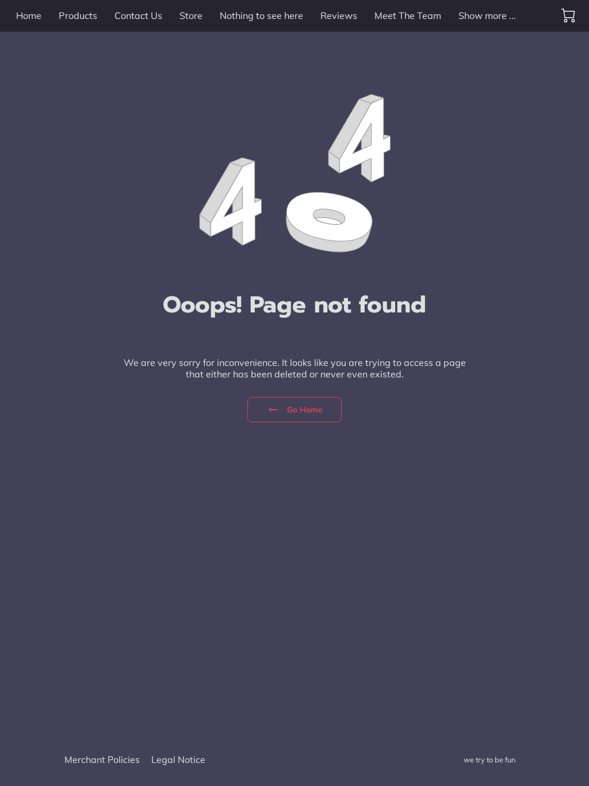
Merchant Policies (102, 759)
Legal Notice (178, 759)
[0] (568, 15)
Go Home (305, 410)
